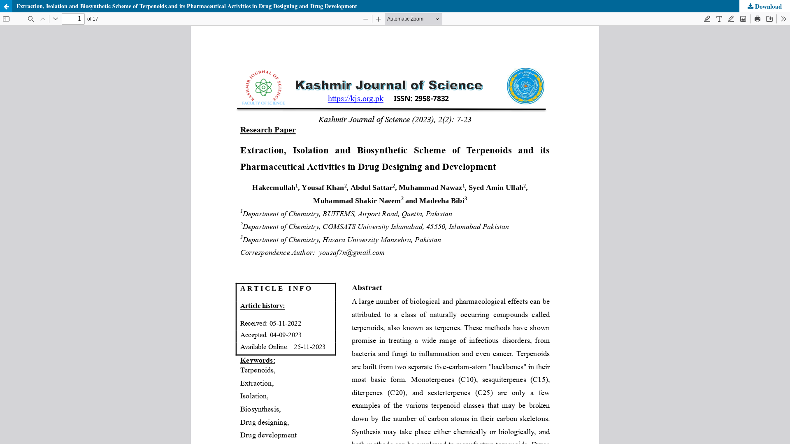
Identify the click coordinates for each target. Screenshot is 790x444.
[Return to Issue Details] (6, 6)
